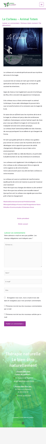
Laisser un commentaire (10, 23)
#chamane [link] (26, 207)
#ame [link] (39, 204)
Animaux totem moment (29, 23)
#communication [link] (16, 207)
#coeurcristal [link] (21, 204)
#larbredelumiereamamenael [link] (13, 201)
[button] (23, 423)
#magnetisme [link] (31, 204)
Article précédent (23, 218)
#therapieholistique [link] (10, 204)
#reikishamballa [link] (29, 201)
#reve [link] (32, 207)
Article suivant (23, 224)
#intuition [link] (6, 207)
